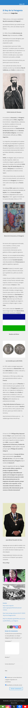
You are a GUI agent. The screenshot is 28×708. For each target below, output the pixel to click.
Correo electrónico (10, 664)
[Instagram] (14, 627)
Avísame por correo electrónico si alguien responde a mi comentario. (13, 679)
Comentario (8, 641)
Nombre (7, 657)
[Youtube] (19, 627)
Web (6, 670)
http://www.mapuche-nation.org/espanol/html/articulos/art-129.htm (12, 608)
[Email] (8, 627)
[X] (11, 627)
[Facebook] (17, 627)
